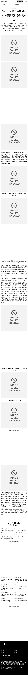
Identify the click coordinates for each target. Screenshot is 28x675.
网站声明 (15, 650)
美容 (23, 4)
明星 (10, 4)
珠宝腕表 (17, 4)
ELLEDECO (16, 648)
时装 (4, 4)
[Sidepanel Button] (2, 1)
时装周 (14, 524)
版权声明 (15, 652)
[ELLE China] (5, 1)
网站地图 (2, 650)
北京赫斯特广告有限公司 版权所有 (7, 667)
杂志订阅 (20, 1)
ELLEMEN (3, 648)
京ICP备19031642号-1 (18, 667)
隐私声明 (2, 652)
